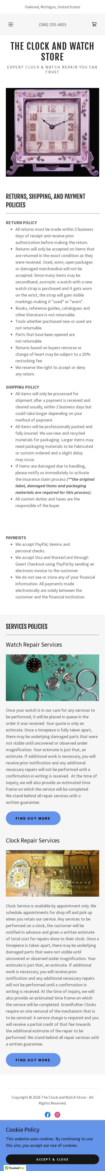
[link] (94, 24)
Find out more (33, 818)
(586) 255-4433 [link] (52, 24)
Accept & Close (52, 1159)
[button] (11, 24)
